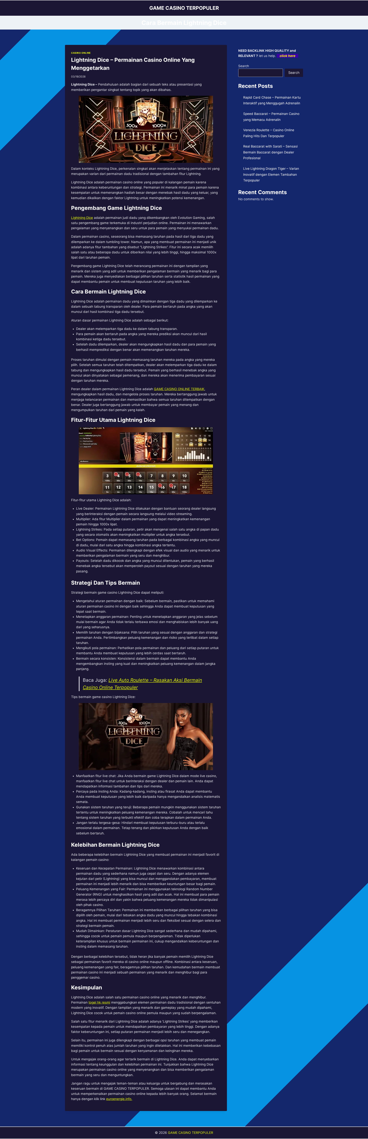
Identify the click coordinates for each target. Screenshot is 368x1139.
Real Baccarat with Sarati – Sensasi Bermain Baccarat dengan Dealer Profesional (270, 152)
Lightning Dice (82, 218)
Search (243, 66)
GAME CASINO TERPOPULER (190, 1133)
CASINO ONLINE (81, 52)
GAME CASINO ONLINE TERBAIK (179, 389)
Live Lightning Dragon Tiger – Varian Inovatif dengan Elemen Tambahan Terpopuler (271, 174)
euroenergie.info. (119, 1099)
